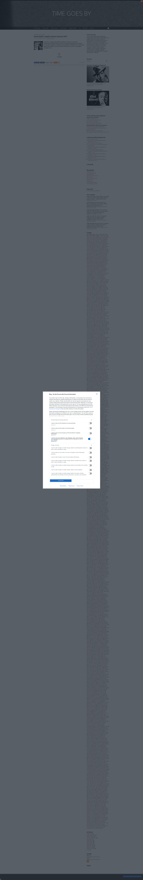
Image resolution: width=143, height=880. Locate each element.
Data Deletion (63, 485)
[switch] (90, 423)
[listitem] (71, 420)
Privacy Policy (80, 485)
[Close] (97, 394)
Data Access (71, 485)
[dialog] (71, 440)
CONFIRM (61, 480)
